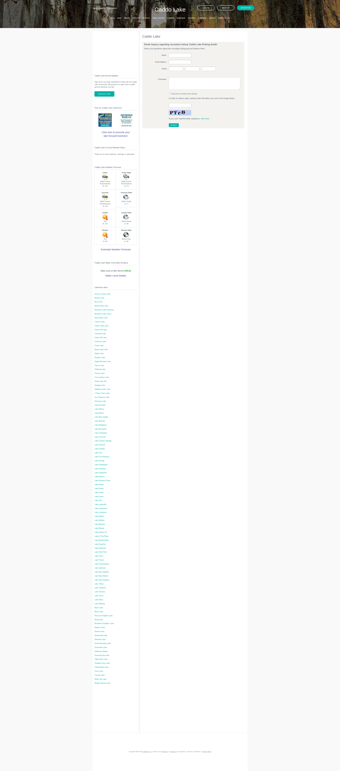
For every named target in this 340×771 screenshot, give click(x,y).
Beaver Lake (99, 298)
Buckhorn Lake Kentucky (104, 310)
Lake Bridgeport (101, 425)
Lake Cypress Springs (103, 441)
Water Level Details (115, 275)
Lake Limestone (101, 508)
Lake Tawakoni (100, 588)
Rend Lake (99, 620)
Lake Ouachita (100, 544)
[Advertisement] (115, 50)
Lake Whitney (100, 604)
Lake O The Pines (102, 536)
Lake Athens (99, 409)
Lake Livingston (101, 512)
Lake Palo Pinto (101, 552)
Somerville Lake (101, 647)
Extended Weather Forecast (116, 249)
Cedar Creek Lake (101, 326)
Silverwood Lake (101, 635)
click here (205, 118)
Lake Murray (99, 528)
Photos (136, 18)
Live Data (112, 8)
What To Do (224, 18)
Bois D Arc (99, 302)
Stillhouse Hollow (101, 651)
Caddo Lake (170, 9)
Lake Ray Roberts (101, 576)
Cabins (170, 18)
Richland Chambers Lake (104, 623)
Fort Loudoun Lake (102, 377)
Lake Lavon (99, 496)
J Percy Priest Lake (102, 393)
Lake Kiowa (99, 488)
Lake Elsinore (100, 445)
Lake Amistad (100, 405)
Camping (202, 18)
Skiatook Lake (100, 639)
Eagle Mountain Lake (103, 361)
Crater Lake (99, 346)
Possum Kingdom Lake (103, 616)
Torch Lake (99, 671)
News (126, 18)
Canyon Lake (100, 322)
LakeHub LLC (147, 751)
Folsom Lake (100, 373)
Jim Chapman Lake (102, 397)
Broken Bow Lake (101, 306)
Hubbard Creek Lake (102, 389)
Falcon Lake (99, 365)
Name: (164, 55)
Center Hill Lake (101, 330)
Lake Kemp (99, 484)
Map (119, 18)
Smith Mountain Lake (103, 643)
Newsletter (104, 94)
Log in (206, 8)
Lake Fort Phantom (102, 457)
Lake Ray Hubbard (102, 572)
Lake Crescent (100, 437)
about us (165, 751)
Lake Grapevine (101, 473)
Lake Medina (99, 520)
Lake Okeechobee (102, 540)
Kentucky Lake (100, 401)
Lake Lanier (99, 492)
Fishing (191, 18)
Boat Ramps (99, 8)
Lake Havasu (100, 477)
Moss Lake (99, 612)
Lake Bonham (100, 421)
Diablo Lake (99, 353)
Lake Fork (98, 453)
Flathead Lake (100, 369)
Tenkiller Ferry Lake (102, 663)
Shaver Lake (99, 631)
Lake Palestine (100, 548)
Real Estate (159, 18)
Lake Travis (99, 596)
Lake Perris (99, 556)
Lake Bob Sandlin (101, 417)
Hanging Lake (100, 385)
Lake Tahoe (99, 584)
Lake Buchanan (101, 429)
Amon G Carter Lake (102, 294)
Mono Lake (99, 608)
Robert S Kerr (100, 627)
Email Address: (161, 62)
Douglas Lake (100, 357)
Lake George (99, 461)
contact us (173, 751)
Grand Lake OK (101, 381)
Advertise (246, 8)
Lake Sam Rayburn (102, 580)
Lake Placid (99, 560)
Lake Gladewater (101, 465)
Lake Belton (99, 413)
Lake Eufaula (100, 449)
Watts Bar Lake (101, 679)
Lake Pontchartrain (102, 564)
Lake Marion (99, 516)
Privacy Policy (206, 751)
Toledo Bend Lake (101, 667)
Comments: (162, 79)
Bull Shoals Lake (101, 318)
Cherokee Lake (100, 334)
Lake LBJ (98, 500)
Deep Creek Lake (101, 349)
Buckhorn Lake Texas (103, 314)
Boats (212, 18)
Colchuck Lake (100, 342)
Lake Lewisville (100, 504)
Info (112, 18)
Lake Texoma (100, 592)
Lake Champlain (101, 433)
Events (146, 18)
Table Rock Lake (101, 659)
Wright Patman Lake (102, 683)
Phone (164, 69)
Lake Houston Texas (102, 480)
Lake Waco (99, 600)
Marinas (181, 18)
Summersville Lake (102, 655)
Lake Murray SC (101, 532)
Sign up (226, 8)
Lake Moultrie (100, 524)
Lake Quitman (100, 568)
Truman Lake (100, 675)
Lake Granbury (100, 469)
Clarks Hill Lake (101, 338)
